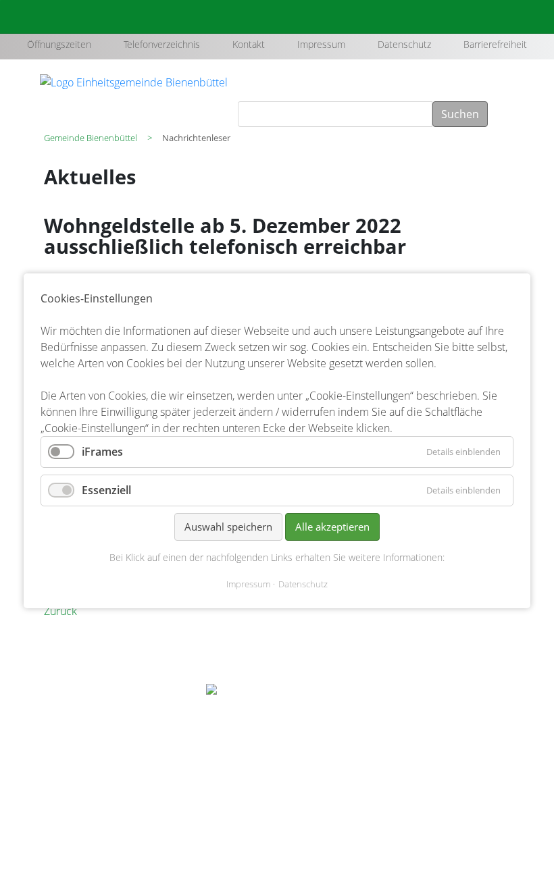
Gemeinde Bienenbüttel (90, 138)
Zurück (60, 611)
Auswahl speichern (228, 526)
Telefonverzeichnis (162, 44)
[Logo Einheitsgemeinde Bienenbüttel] (134, 81)
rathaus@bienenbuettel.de (108, 775)
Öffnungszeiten (59, 44)
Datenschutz (404, 44)
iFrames (102, 451)
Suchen (460, 114)
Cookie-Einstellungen (457, 805)
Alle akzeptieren (332, 526)
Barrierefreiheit (495, 44)
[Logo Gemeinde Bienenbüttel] (277, 698)
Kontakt (248, 44)
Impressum (321, 44)
